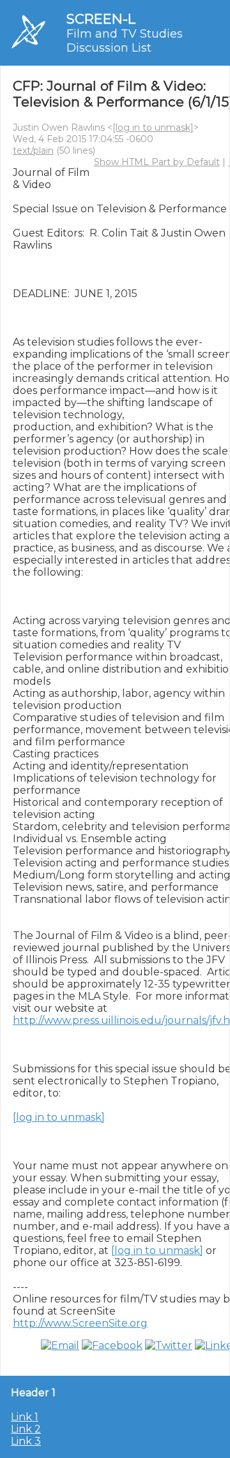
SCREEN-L (100, 19)
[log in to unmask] (153, 127)
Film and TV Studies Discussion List (124, 41)
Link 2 (26, 1429)
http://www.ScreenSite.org (80, 1323)
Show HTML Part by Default (157, 162)
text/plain (33, 150)
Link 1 (24, 1417)
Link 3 (26, 1441)
